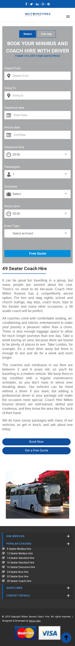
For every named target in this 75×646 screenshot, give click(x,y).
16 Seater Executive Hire (21, 567)
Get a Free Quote (36, 450)
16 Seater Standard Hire (20, 562)
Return (28, 34)
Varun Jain (35, 620)
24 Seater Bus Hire (17, 571)
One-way (46, 34)
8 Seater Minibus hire (19, 548)
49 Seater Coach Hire (19, 581)
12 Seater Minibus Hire (20, 553)
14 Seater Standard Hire (20, 558)
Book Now (36, 442)
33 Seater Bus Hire (17, 576)
